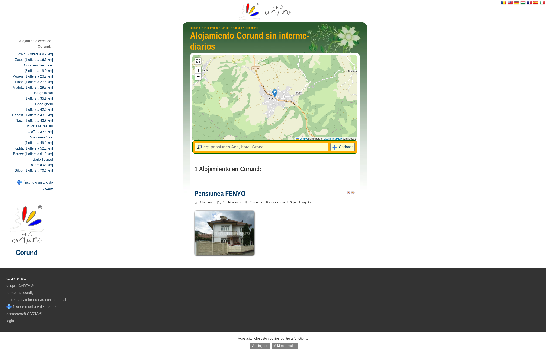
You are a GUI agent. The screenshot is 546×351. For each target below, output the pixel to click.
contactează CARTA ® (24, 314)
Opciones (346, 147)
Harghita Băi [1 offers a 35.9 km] (39, 95)
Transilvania (210, 27)
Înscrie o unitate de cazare (37, 185)
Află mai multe (285, 346)
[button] (274, 93)
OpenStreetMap (333, 138)
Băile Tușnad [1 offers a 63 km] (40, 162)
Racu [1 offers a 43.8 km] (34, 120)
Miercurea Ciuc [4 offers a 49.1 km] (39, 140)
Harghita (226, 27)
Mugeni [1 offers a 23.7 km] (32, 76)
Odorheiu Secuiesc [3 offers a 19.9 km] (38, 68)
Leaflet (303, 138)
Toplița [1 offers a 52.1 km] (33, 148)
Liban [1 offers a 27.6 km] (34, 82)
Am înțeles (260, 346)
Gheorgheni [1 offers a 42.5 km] (39, 106)
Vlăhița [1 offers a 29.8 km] (33, 87)
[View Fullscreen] (198, 61)
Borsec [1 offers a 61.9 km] (33, 154)
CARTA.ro (16, 279)
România (195, 27)
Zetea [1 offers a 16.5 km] (34, 60)
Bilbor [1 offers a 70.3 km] (34, 170)
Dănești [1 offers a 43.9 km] (32, 115)
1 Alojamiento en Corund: (228, 169)
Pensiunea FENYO (220, 193)
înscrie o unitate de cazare (34, 307)
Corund (237, 27)
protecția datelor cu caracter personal (36, 300)
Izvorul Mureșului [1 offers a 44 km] (40, 129)
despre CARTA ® (20, 286)
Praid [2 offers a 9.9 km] (35, 54)
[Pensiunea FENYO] (224, 252)
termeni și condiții (20, 293)
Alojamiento (251, 27)
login (10, 321)
